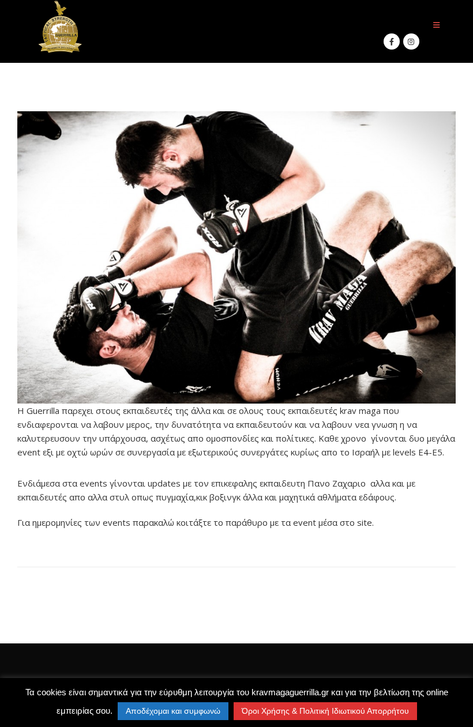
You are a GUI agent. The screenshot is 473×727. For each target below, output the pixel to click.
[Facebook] (392, 41)
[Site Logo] (60, 27)
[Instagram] (411, 41)
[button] (436, 25)
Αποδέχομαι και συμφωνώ (173, 710)
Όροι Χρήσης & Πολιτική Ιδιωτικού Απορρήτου (325, 710)
